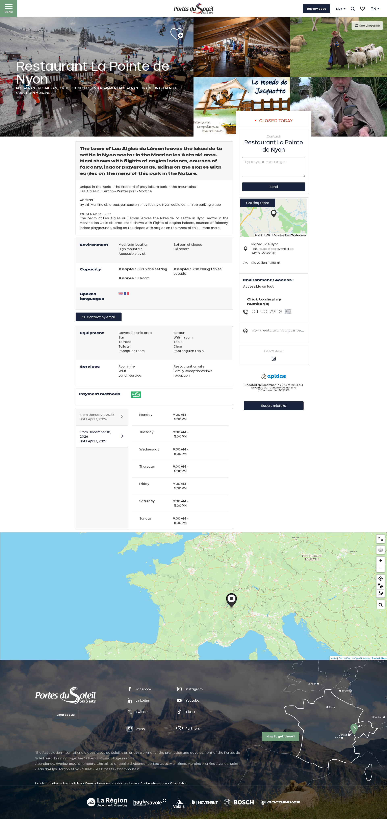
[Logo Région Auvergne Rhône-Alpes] (107, 802)
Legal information (47, 783)
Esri (340, 658)
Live (339, 8)
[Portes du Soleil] (193, 8)
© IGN (347, 658)
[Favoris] (362, 8)
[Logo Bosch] (239, 802)
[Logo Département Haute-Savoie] (149, 802)
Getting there (257, 203)
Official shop (178, 783)
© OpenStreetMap (361, 658)
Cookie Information (153, 783)
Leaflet (333, 658)
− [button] (380, 568)
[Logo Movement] (205, 802)
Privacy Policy (72, 783)
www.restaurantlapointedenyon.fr (286, 330)
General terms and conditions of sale (111, 783)
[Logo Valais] (179, 802)
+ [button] (380, 560)
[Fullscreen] (380, 539)
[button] (353, 9)
